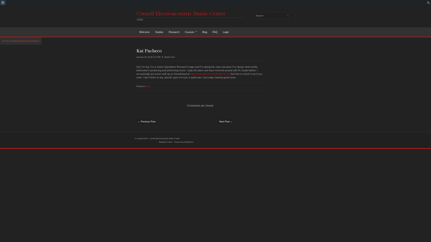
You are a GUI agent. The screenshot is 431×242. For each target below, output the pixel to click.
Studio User (169, 57)
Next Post (226, 121)
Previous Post (146, 121)
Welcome (144, 32)
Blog (204, 32)
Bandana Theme (165, 142)
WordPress (189, 142)
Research (174, 32)
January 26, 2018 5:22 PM (148, 57)
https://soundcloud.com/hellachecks (209, 73)
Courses (188, 32)
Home (7, 41)
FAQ (215, 32)
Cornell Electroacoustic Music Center (180, 13)
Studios (159, 32)
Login (226, 32)
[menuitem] (3, 2)
